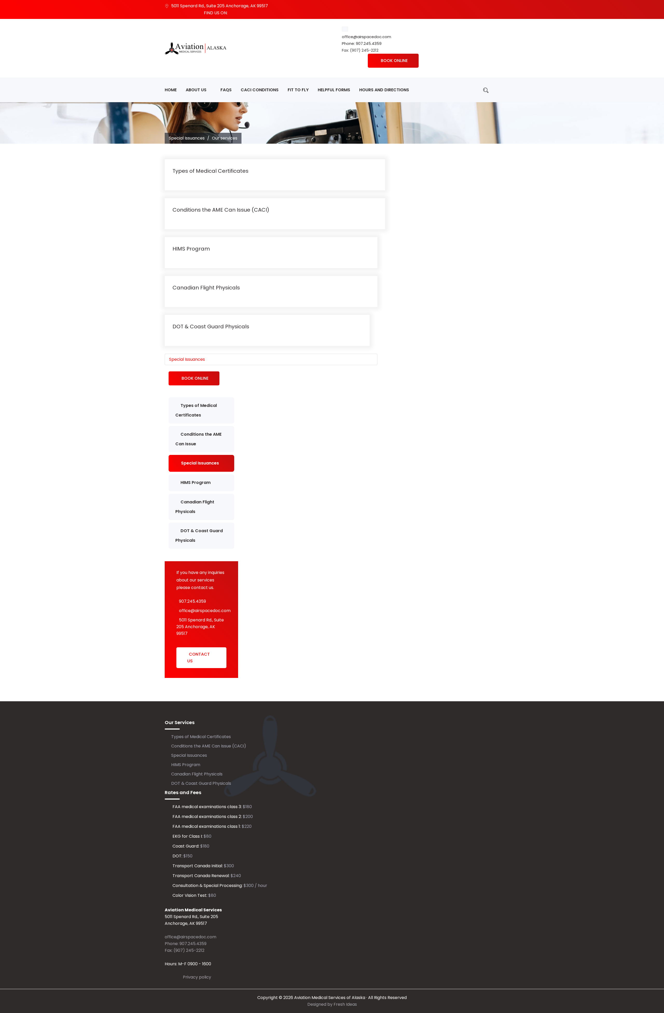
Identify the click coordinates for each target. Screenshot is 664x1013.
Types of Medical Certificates (210, 171)
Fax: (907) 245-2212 (184, 950)
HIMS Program (191, 248)
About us (196, 90)
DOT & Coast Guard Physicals (210, 326)
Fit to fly (298, 90)
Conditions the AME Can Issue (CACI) (220, 209)
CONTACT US (198, 657)
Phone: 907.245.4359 (362, 43)
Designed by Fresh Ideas (332, 1004)
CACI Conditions (260, 90)
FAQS (226, 90)
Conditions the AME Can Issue (198, 439)
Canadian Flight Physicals (206, 287)
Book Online (394, 61)
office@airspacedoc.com (366, 36)
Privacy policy (197, 977)
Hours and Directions (384, 90)
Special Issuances (187, 359)
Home (171, 90)
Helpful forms (334, 90)
